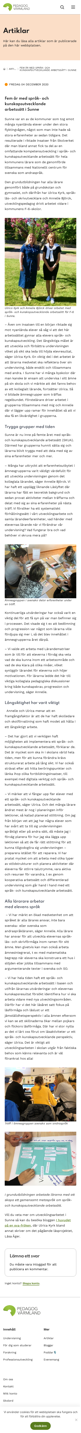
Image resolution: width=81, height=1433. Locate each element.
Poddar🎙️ (50, 1352)
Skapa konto (31, 1283)
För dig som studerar (17, 1345)
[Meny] (73, 7)
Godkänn (40, 1425)
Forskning (9, 1352)
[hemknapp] (4, 69)
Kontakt (8, 1386)
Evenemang (51, 1359)
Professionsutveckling (17, 1359)
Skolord (8, 1400)
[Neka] (76, 1420)
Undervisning (12, 1338)
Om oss (8, 1379)
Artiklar (14, 69)
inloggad (39, 1264)
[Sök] (62, 7)
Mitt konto (10, 1393)
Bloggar (48, 1345)
